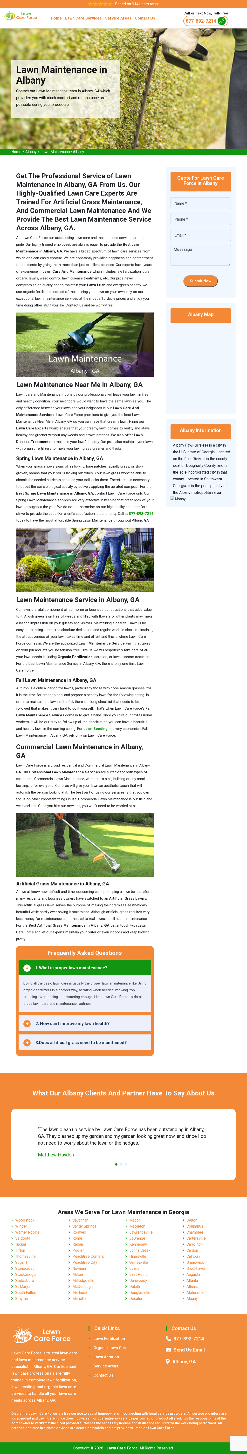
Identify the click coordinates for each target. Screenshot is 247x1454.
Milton (77, 1274)
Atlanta (192, 1280)
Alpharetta (195, 1292)
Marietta (79, 1298)
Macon (135, 1220)
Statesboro (24, 1280)
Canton (192, 1250)
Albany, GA (184, 1362)
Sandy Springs (84, 1226)
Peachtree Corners (88, 1256)
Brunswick (195, 1262)
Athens (192, 1286)
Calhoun (193, 1256)
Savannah (80, 1220)
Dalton (191, 1220)
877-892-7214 (201, 21)
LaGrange (137, 1238)
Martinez (79, 1292)
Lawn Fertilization (109, 1338)
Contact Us (145, 18)
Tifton (20, 1250)
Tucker (20, 1244)
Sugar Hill (23, 1262)
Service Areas (118, 18)
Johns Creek (140, 1250)
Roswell (79, 1232)
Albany (31, 151)
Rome (77, 1238)
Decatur (135, 1298)
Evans (134, 1268)
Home (56, 18)
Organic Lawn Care (110, 1347)
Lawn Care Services (83, 18)
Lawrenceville (141, 1232)
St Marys (22, 1286)
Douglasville (139, 1292)
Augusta (193, 1274)
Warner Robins (27, 1232)
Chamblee (194, 1232)
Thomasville (25, 1256)
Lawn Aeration (106, 1357)
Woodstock (24, 1220)
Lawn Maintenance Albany (62, 151)
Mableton (137, 1226)
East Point (138, 1274)
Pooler (78, 1250)
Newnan (79, 1268)
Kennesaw (138, 1244)
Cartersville (196, 1238)
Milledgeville (83, 1280)
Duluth (134, 1286)
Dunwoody (138, 1280)
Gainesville (138, 1262)
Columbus (194, 1226)
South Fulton (25, 1292)
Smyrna (21, 1298)
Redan (77, 1244)
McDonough (82, 1286)
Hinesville (137, 1256)
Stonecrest (24, 1268)
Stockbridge (25, 1274)
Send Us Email (189, 1350)
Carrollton (194, 1244)
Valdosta (22, 1238)
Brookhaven (196, 1268)
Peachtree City (84, 1262)
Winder (21, 1226)
